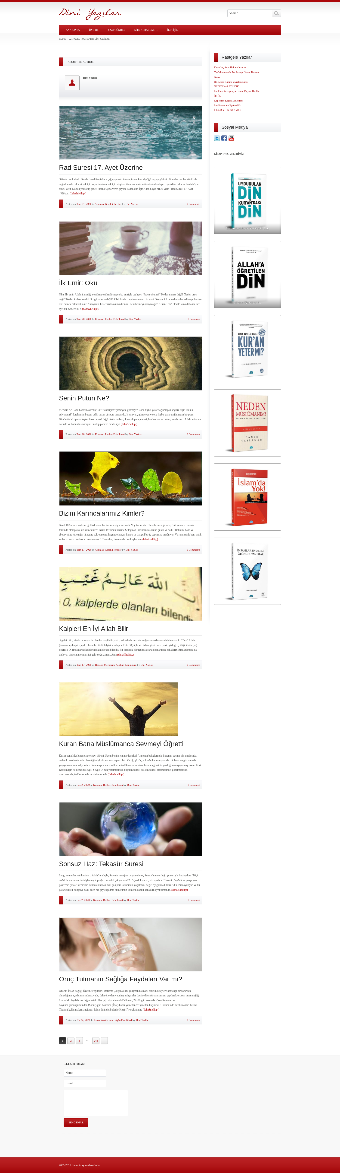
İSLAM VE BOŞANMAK (227, 110)
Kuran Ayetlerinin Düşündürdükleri (113, 1020)
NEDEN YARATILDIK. (227, 86)
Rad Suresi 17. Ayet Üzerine (101, 167)
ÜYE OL (94, 30)
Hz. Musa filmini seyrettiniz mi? (231, 81)
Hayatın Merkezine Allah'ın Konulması (115, 664)
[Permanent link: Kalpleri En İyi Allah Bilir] (130, 594)
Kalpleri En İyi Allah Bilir (93, 628)
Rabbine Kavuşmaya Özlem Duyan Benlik (236, 91)
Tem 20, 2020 (84, 319)
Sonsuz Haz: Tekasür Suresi (101, 864)
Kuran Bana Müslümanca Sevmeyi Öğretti (121, 744)
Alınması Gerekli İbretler (108, 204)
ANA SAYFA (73, 30)
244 (96, 1040)
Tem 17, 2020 (84, 549)
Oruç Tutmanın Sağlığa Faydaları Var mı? (120, 979)
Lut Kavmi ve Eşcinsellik (227, 105)
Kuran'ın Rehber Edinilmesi (110, 319)
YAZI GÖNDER (116, 30)
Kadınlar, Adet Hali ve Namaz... (231, 67)
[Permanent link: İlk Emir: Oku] (130, 248)
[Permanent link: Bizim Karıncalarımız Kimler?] (130, 478)
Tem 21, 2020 (84, 204)
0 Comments (193, 204)
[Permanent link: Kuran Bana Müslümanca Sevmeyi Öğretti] (130, 709)
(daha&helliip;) (78, 193)
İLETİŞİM (173, 30)
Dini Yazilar (132, 204)
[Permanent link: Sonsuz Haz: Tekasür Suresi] (130, 829)
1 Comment (194, 319)
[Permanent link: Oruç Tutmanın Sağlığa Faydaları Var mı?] (130, 944)
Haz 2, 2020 (83, 784)
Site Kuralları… (146, 30)
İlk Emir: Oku (78, 283)
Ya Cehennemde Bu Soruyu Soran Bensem (237, 72)
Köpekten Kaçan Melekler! (228, 100)
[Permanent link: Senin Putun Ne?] (130, 363)
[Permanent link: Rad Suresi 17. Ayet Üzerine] (130, 133)
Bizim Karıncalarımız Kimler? (102, 513)
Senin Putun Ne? (84, 398)
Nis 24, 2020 (83, 1020)
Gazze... (218, 77)
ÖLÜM (218, 96)
